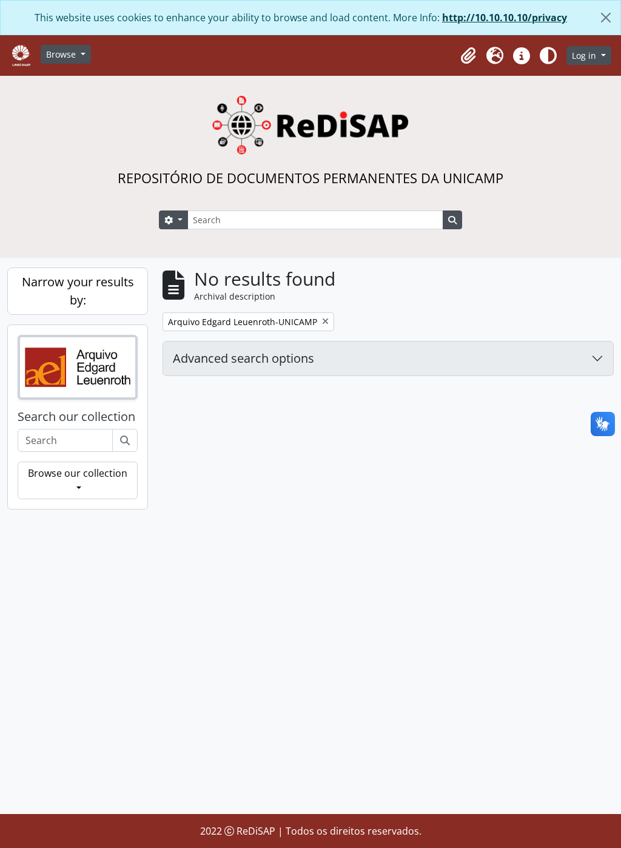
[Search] (125, 440)
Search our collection (76, 416)
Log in (585, 55)
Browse (62, 54)
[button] (468, 55)
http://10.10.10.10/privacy (504, 17)
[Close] (605, 18)
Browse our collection (77, 473)
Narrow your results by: (78, 291)
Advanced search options (243, 358)
